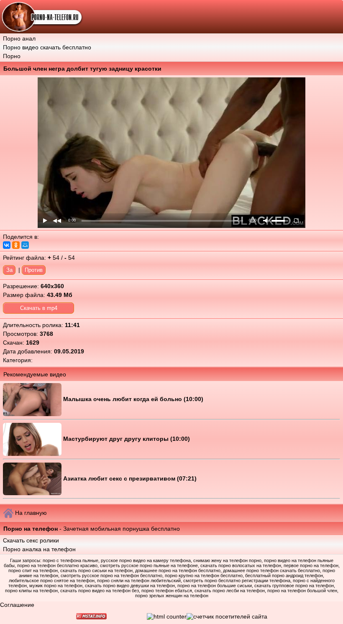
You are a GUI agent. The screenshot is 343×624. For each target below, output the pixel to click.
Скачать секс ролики (31, 540)
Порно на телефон (30, 528)
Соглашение (17, 604)
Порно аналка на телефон (39, 549)
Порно (11, 56)
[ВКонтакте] (6, 245)
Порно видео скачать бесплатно (47, 47)
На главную (31, 512)
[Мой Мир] (25, 245)
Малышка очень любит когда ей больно (123, 399)
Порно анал (19, 38)
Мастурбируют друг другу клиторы (116, 438)
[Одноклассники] (16, 245)
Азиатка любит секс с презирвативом (120, 478)
